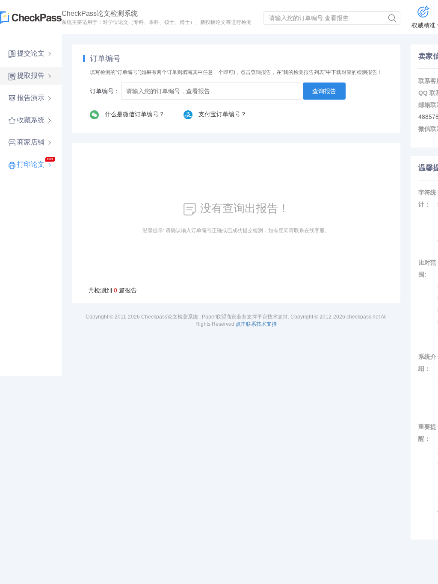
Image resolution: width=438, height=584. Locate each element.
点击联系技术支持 (256, 324)
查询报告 (324, 91)
